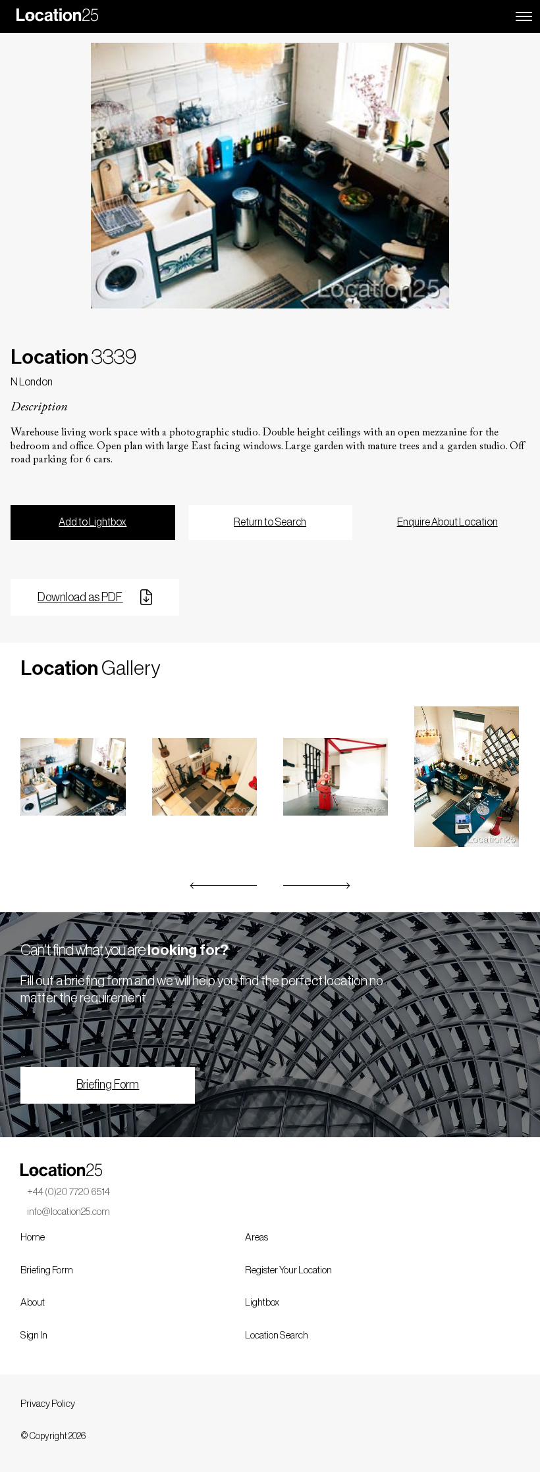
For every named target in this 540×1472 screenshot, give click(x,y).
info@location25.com (68, 1212)
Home (32, 1237)
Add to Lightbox (92, 522)
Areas (256, 1237)
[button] (224, 885)
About (32, 1303)
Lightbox (262, 1303)
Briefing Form (107, 1085)
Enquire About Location (447, 522)
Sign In (33, 1335)
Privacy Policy (47, 1404)
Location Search (276, 1335)
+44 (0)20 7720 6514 (68, 1192)
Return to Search (270, 522)
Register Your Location (288, 1270)
